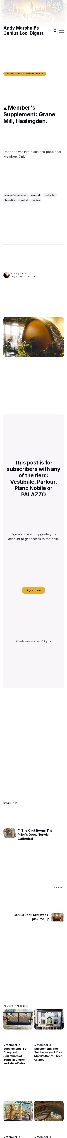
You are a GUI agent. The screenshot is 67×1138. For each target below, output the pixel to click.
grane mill (35, 195)
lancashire (10, 200)
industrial (23, 200)
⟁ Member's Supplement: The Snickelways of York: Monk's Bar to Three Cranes (48, 1052)
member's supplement (15, 195)
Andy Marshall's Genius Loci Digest (23, 30)
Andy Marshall (21, 273)
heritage (36, 200)
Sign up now (33, 590)
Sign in (47, 641)
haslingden (50, 195)
